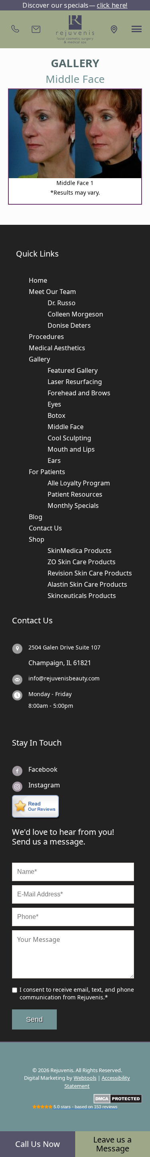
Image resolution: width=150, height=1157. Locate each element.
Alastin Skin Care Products (87, 584)
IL (69, 662)
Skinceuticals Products (82, 595)
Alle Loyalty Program (79, 483)
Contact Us (45, 528)
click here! (112, 5)
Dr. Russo (62, 302)
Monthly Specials (73, 505)
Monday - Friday (50, 694)
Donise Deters (69, 325)
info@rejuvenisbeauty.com (64, 678)
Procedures (46, 336)
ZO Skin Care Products (82, 561)
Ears (54, 460)
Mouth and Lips (71, 449)
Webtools (85, 1077)
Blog (35, 516)
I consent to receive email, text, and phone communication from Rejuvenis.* (77, 993)
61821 (82, 662)
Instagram (44, 785)
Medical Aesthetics (57, 347)
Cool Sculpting (69, 438)
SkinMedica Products (80, 550)
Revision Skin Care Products (90, 573)
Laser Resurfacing (75, 381)
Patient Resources (75, 494)
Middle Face (66, 426)
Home (38, 280)
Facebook (43, 769)
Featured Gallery (73, 370)
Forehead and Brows (79, 392)
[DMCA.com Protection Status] (118, 1098)
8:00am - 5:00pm (50, 705)
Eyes (54, 404)
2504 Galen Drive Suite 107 (64, 647)
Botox (56, 415)
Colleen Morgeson (75, 314)
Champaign (45, 662)
